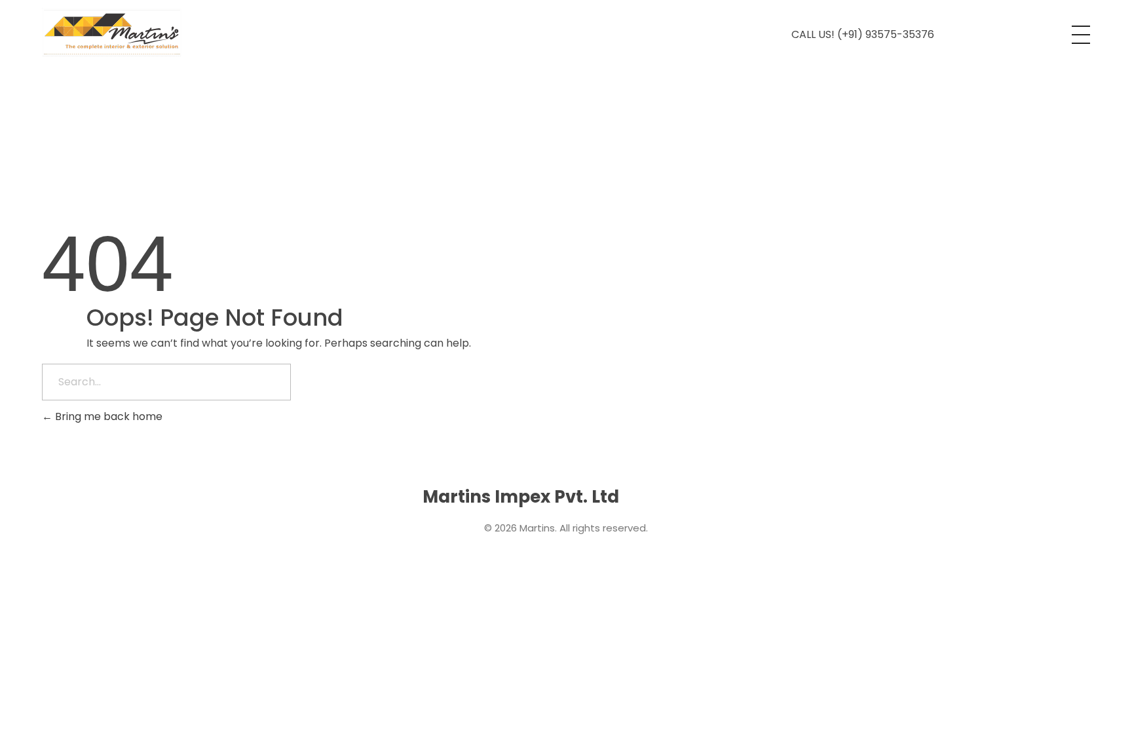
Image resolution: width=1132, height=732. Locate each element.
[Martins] (112, 32)
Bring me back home (107, 416)
